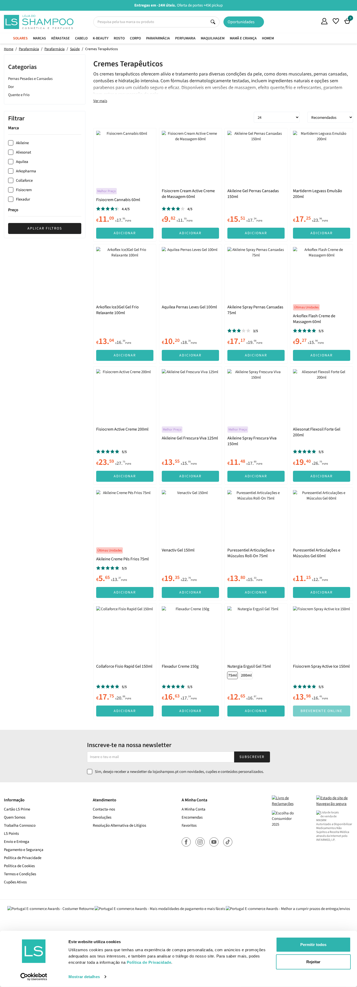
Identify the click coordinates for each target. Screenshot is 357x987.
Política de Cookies (19, 866)
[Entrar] (324, 21)
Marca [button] (13, 128)
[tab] (44, 128)
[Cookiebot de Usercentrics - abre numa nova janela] (34, 977)
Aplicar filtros (44, 228)
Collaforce (24, 180)
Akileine (22, 143)
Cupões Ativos (15, 882)
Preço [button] (13, 210)
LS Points (11, 833)
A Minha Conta (193, 809)
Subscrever (251, 757)
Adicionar (125, 233)
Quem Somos (313, 22)
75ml (232, 675)
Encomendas (192, 817)
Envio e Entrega (16, 841)
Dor (11, 86)
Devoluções (102, 817)
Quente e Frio (19, 94)
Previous (3, 5)
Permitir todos (313, 944)
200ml (246, 675)
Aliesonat (23, 152)
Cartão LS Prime (17, 809)
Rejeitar (313, 961)
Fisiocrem (24, 190)
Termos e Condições (20, 874)
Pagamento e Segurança (23, 850)
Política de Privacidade (22, 858)
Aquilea (22, 161)
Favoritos (189, 825)
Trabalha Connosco (20, 825)
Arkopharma (26, 171)
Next (353, 5)
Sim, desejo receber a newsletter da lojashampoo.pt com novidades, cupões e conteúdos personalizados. (179, 771)
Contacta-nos (104, 809)
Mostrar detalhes (84, 976)
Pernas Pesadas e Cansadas (30, 78)
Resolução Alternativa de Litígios (119, 825)
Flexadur (23, 199)
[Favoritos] (336, 21)
